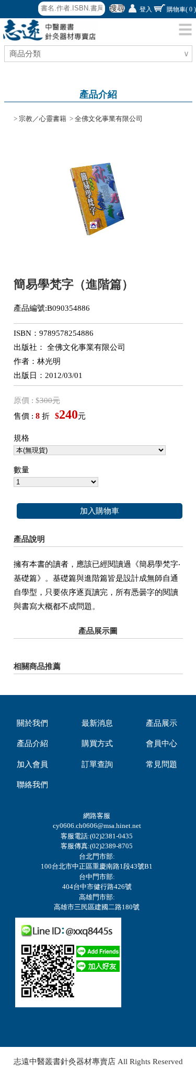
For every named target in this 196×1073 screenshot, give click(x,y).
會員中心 (161, 743)
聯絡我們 (32, 785)
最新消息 (97, 723)
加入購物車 (99, 511)
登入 (146, 9)
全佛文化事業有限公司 (109, 119)
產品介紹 (32, 743)
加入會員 (32, 764)
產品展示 (161, 723)
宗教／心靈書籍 (42, 119)
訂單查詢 (97, 764)
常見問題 (161, 764)
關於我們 (32, 723)
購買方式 (97, 743)
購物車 (181, 9)
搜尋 (117, 8)
